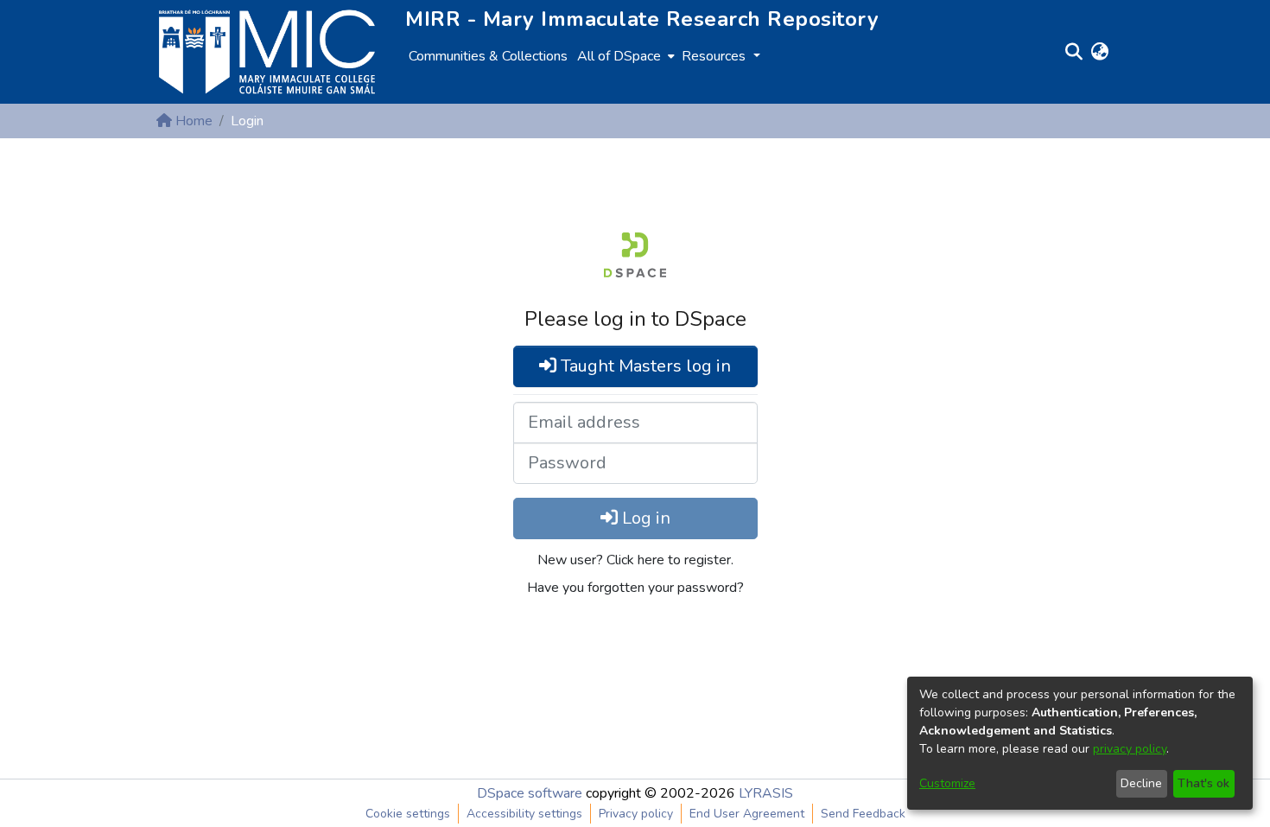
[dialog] (1080, 743)
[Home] (267, 52)
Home (192, 120)
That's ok (1203, 783)
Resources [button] (715, 56)
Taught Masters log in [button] (643, 366)
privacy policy (1129, 749)
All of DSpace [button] (619, 56)
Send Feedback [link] (863, 813)
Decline (1141, 783)
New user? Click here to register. (635, 559)
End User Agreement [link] (746, 813)
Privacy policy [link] (636, 813)
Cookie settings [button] (407, 813)
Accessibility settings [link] (524, 813)
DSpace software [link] (529, 793)
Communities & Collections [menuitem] (488, 56)
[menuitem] (624, 56)
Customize (947, 783)
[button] (1073, 51)
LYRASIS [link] (766, 793)
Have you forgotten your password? (635, 587)
